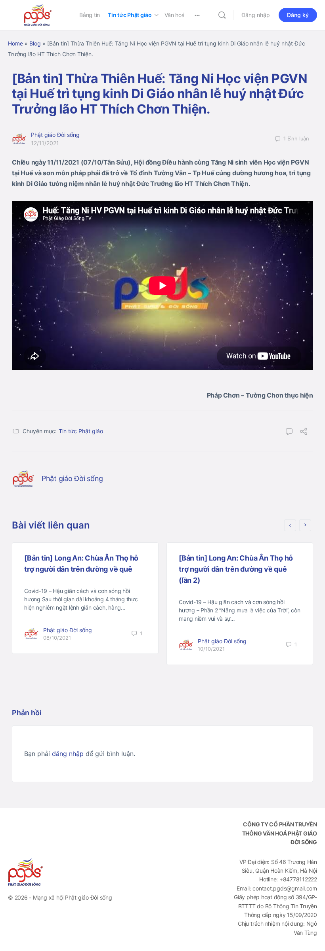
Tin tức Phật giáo (81, 431)
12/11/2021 (45, 143)
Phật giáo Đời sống (55, 134)
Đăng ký (298, 14)
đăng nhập (68, 754)
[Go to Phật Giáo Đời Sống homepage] (37, 14)
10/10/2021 (211, 649)
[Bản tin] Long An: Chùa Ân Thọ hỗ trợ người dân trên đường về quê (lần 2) (236, 569)
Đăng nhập (255, 14)
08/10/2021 (57, 638)
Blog (35, 43)
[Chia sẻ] (303, 432)
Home (15, 43)
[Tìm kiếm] (222, 15)
